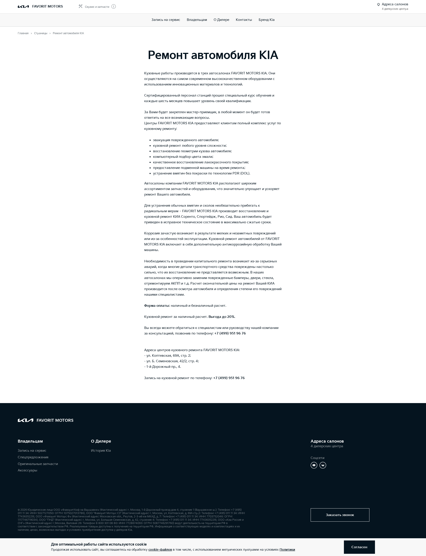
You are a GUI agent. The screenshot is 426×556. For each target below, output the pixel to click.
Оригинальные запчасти (38, 464)
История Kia (101, 451)
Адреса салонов (327, 441)
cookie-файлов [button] (160, 550)
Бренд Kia (267, 20)
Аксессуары (27, 470)
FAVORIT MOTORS (47, 6)
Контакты (244, 20)
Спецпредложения (33, 457)
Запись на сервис (166, 20)
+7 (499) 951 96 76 (230, 333)
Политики (287, 550)
